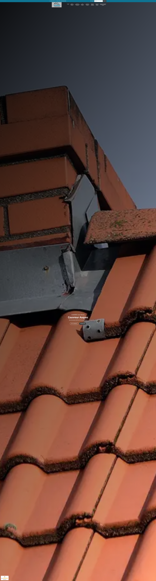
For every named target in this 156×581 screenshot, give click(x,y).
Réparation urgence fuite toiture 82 (72, 5)
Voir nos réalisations (74, 323)
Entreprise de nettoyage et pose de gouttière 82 (77, 5)
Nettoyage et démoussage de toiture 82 (87, 5)
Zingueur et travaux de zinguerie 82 (92, 5)
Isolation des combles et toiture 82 (97, 5)
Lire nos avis (4, 579)
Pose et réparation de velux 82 (82, 5)
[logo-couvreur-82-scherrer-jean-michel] (57, 4)
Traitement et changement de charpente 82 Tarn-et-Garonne (103, 5)
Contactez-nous (82, 323)
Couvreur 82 (68, 4)
